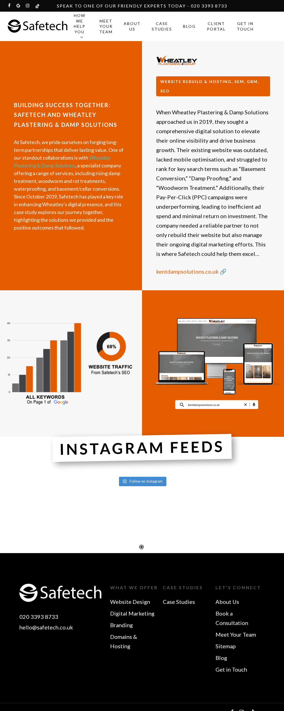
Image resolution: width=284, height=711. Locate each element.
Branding (121, 625)
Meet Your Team (235, 634)
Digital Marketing (132, 613)
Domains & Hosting (123, 641)
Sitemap (225, 646)
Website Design (130, 601)
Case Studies (179, 601)
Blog (221, 657)
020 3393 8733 (38, 616)
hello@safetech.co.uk (46, 627)
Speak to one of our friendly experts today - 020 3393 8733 (142, 5)
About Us (227, 601)
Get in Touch (231, 669)
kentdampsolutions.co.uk (188, 271)
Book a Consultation (231, 618)
